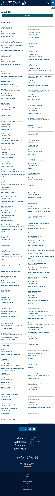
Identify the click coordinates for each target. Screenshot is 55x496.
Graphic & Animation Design (9, 337)
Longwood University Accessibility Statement (27, 486)
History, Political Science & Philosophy (12, 368)
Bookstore (4, 89)
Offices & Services (33, 447)
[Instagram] (30, 429)
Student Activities (33, 282)
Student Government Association (38, 300)
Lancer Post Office (33, 37)
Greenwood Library (34, 28)
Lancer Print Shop (33, 140)
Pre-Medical (31, 159)
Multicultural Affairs (34, 99)
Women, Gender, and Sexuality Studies (39, 407)
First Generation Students (8, 307)
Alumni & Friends (6, 55)
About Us (21, 438)
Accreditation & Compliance (9, 41)
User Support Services (34, 387)
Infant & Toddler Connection (9, 394)
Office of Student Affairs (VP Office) (38, 223)
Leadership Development (35, 50)
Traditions (31, 367)
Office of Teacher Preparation (36, 349)
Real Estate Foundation (35, 202)
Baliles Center (5, 350)
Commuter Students (7, 206)
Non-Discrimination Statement (27, 479)
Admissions (20, 441)
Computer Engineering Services (10, 211)
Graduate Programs (7, 328)
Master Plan (31, 81)
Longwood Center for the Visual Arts (39, 59)
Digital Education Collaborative (10, 254)
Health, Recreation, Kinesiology (10, 354)
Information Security (7, 399)
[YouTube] (34, 429)
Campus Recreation (7, 129)
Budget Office (5, 103)
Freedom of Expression (27, 481)
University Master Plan (34, 113)
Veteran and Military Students (37, 118)
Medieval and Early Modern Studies (38, 90)
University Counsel (33, 378)
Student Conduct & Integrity (36, 286)
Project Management (34, 173)
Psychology (31, 177)
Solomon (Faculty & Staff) (35, 448)
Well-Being (31, 402)
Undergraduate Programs (35, 373)
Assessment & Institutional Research (11, 64)
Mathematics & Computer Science (38, 85)
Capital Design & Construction (10, 134)
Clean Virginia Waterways (8, 162)
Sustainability (32, 337)
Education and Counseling (8, 276)
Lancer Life (20, 448)
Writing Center (32, 412)
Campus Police (5, 124)
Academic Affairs (6, 22)
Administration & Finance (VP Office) (12, 45)
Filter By (28, 15)
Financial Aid (5, 297)
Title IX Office (32, 363)
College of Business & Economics (11, 170)
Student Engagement (34, 295)
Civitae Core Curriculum (8, 157)
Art (2, 59)
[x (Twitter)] (25, 429)
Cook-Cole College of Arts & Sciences (12, 225)
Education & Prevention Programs (11, 271)
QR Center (31, 185)
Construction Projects (7, 215)
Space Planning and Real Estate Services (40, 268)
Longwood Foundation (8, 316)
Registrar (31, 206)
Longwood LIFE (32, 64)
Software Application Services (37, 263)
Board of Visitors (6, 81)
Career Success (5, 138)
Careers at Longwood (7, 143)
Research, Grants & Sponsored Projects (39, 211)
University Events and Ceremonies (38, 383)
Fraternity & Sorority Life (8, 311)
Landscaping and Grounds (35, 42)
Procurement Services (34, 108)
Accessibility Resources (8, 36)
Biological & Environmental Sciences (12, 76)
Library (30, 443)
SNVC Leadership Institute (36, 245)
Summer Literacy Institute (35, 327)
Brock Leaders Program (8, 98)
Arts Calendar (5, 345)
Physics (30, 150)
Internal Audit (5, 413)
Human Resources (6, 382)
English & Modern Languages (9, 281)
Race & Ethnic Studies (34, 197)
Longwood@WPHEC (34, 68)
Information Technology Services (10, 404)
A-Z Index (31, 445)
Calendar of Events (6, 115)
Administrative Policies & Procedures (12, 50)
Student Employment (34, 291)
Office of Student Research (36, 228)
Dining (3, 259)
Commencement (6, 187)
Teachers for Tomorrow (35, 353)
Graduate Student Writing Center (38, 398)
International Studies (7, 418)
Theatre (30, 358)
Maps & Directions (27, 466)
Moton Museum (32, 94)
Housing (3, 373)
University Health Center (8, 387)
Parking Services (33, 145)
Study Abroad (32, 323)
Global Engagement (7, 323)
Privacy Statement (27, 474)
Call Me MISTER (5, 120)
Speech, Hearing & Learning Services (39, 272)
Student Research (33, 307)
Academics (4, 31)
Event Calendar (5, 290)
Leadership (31, 46)
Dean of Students (6, 245)
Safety (30, 233)
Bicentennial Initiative (7, 72)
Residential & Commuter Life (36, 216)
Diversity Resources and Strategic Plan (12, 264)
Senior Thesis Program (34, 236)
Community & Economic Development (12, 201)
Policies (27, 483)
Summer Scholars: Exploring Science (38, 332)
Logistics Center (33, 54)
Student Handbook (33, 303)
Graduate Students (6, 333)
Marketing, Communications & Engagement (40, 76)
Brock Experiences (6, 94)
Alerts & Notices (27, 485)
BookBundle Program (7, 84)
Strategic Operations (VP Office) (37, 277)
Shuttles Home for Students (36, 241)
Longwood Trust (33, 344)
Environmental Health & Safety (10, 285)
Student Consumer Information (27, 478)
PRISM (30, 168)
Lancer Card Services (34, 32)
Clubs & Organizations (7, 166)
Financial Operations (7, 302)
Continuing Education (7, 220)
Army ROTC (31, 192)
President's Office (33, 164)
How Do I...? (4, 378)
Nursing (30, 125)
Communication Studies (8, 192)
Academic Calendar (6, 27)
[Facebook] (21, 429)
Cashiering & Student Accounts (10, 148)
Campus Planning (33, 133)
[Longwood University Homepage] (16, 3)
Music (29, 104)
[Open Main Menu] (53, 3)
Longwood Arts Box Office (9, 108)
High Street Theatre (7, 364)
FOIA (27, 476)
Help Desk (4, 359)
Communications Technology (9, 197)
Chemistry (4, 152)
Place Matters (32, 154)
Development (5, 250)
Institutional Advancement (9, 408)
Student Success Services (35, 318)
